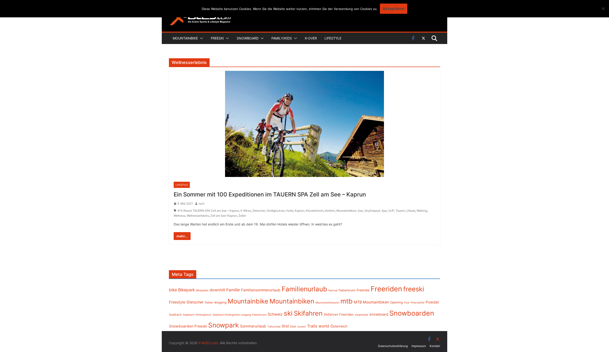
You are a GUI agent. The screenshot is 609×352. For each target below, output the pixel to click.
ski (288, 313)
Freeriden (386, 289)
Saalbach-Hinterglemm (197, 314)
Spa (384, 210)
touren (301, 326)
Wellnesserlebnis (198, 215)
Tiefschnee (273, 326)
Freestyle (177, 302)
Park (406, 302)
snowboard (378, 314)
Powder (432, 302)
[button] (200, 38)
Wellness (179, 215)
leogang (220, 302)
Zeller (242, 215)
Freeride (363, 290)
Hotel (289, 210)
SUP (391, 210)
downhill (217, 290)
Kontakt (435, 346)
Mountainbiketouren (327, 302)
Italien (209, 302)
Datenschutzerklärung (393, 346)
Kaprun (299, 210)
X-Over (311, 38)
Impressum (419, 346)
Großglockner (276, 210)
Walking (422, 210)
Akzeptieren (394, 8)
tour (293, 326)
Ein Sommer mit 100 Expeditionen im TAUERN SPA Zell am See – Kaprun (270, 194)
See (360, 210)
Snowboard (248, 38)
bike (173, 289)
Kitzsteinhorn (314, 210)
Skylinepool (372, 210)
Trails (312, 326)
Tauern (400, 210)
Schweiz (275, 314)
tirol (285, 326)
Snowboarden (411, 313)
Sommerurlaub (253, 326)
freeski (413, 289)
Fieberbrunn (347, 290)
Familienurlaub (304, 289)
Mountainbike (185, 38)
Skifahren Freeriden (339, 314)
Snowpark (223, 325)
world (324, 326)
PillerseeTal (417, 302)
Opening (396, 302)
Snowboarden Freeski (188, 326)
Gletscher (258, 210)
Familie (233, 289)
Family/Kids (281, 38)
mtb (346, 301)
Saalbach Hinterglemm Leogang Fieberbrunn (239, 314)
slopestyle (361, 314)
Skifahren (308, 313)
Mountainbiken (346, 210)
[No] (603, 8)
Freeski (217, 38)
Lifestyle (332, 38)
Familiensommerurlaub (260, 290)
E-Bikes (246, 210)
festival (332, 290)
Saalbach (175, 314)
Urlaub (410, 210)
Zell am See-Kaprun (223, 215)
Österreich (339, 326)
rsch (201, 203)
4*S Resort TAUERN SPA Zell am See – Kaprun (208, 210)
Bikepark (186, 289)
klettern (330, 210)
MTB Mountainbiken (371, 302)
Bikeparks (202, 290)
